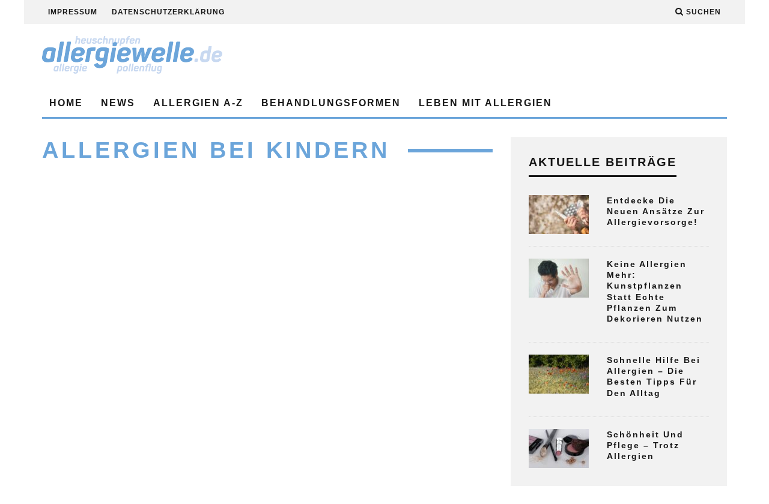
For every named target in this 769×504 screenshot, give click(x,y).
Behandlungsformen (331, 103)
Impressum (72, 12)
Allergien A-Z (198, 103)
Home (66, 103)
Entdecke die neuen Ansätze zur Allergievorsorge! (656, 211)
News (118, 103)
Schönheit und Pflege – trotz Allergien (645, 445)
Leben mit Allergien (485, 103)
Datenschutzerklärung (168, 12)
